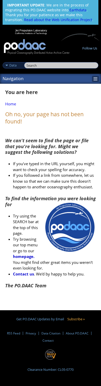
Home (10, 103)
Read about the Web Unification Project (58, 19)
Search (30, 59)
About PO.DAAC (77, 333)
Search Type (13, 59)
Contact (48, 340)
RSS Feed (13, 333)
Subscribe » (76, 319)
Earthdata (77, 9)
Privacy (31, 333)
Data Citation (50, 333)
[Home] (37, 47)
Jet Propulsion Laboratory (31, 30)
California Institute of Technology (31, 33)
